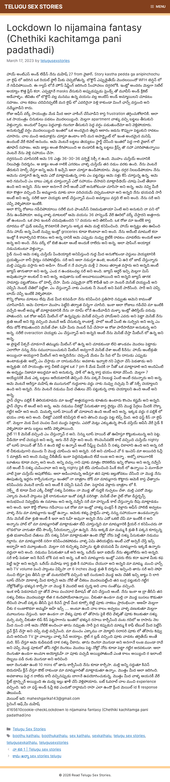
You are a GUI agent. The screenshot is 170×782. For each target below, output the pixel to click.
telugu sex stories (129, 735)
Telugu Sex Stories (33, 6)
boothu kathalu (26, 735)
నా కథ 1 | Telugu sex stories (37, 749)
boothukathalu (54, 735)
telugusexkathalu (22, 742)
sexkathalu (101, 735)
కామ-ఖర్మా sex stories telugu (37, 756)
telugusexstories (53, 742)
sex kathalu (80, 735)
